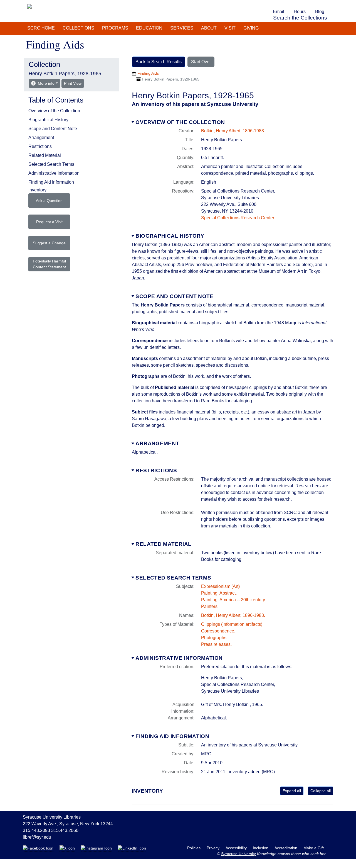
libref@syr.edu (37, 837)
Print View (74, 83)
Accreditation (286, 848)
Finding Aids (148, 73)
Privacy (214, 848)
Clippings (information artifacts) (231, 624)
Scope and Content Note (174, 296)
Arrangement (157, 443)
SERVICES (181, 28)
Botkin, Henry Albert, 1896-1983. (233, 130)
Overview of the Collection (180, 122)
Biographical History (169, 236)
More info (46, 83)
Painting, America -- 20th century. (233, 599)
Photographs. (214, 637)
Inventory (37, 190)
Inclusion (261, 848)
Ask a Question (49, 200)
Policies (194, 848)
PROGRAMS (115, 28)
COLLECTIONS (78, 28)
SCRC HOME (41, 28)
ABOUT (209, 28)
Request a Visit (49, 222)
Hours (300, 11)
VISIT (230, 28)
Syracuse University (238, 853)
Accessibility (237, 848)
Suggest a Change (49, 243)
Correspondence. (218, 631)
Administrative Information (178, 658)
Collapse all (320, 791)
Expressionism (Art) (220, 586)
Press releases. (216, 644)
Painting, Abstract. (219, 593)
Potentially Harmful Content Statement (49, 264)
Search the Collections (300, 18)
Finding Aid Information (172, 736)
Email (278, 11)
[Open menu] (332, 4)
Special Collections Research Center (237, 217)
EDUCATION (149, 28)
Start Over (201, 61)
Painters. (210, 606)
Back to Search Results (158, 61)
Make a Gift (313, 848)
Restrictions (156, 470)
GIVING (251, 28)
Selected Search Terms (173, 578)
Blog (319, 11)
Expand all (292, 791)
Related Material (163, 544)
